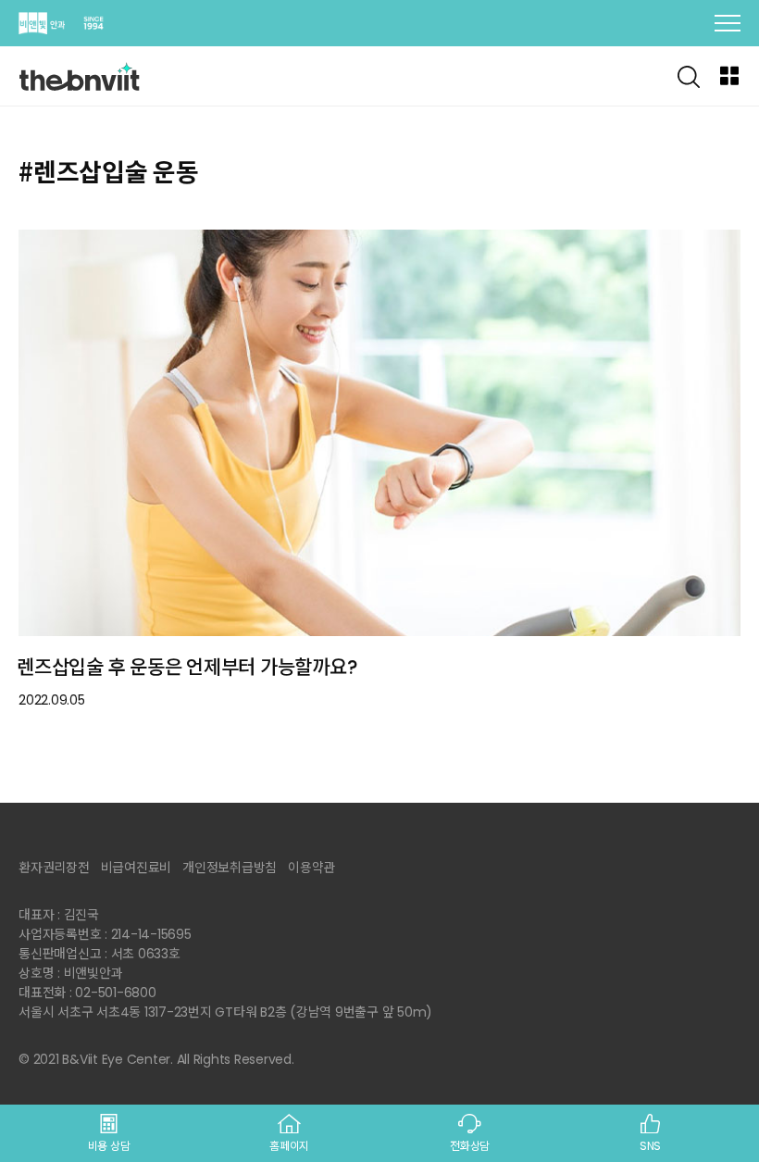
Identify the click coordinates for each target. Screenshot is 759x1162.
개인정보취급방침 (229, 867)
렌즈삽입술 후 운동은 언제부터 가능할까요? (187, 667)
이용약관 (311, 867)
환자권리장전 (54, 867)
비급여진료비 (136, 867)
